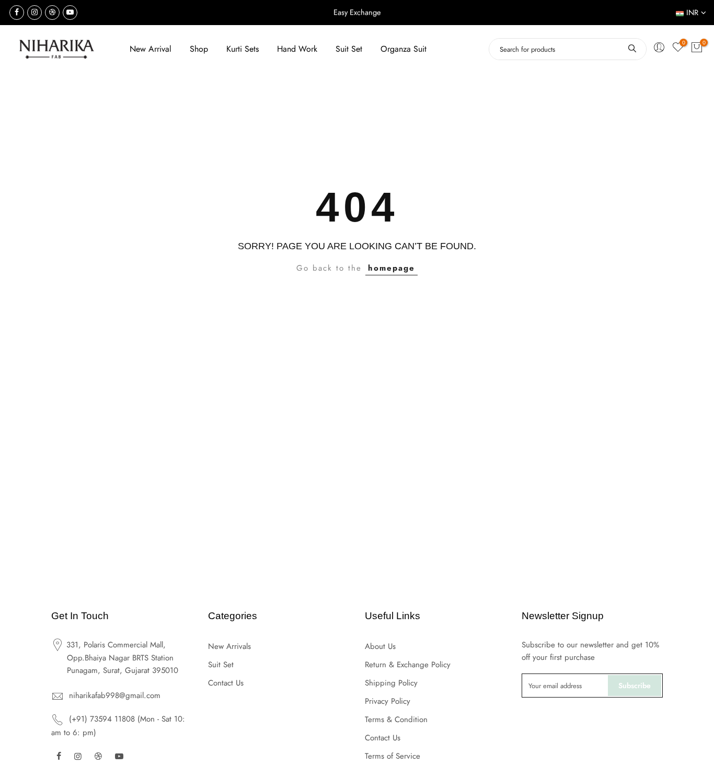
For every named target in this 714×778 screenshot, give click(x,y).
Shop (199, 49)
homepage (391, 268)
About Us (380, 646)
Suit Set (349, 49)
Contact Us (226, 683)
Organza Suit (404, 49)
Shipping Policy (391, 683)
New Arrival (150, 49)
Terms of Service (392, 756)
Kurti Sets (242, 49)
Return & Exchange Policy (408, 664)
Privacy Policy (387, 701)
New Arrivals (229, 646)
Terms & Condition (396, 719)
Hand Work (297, 49)
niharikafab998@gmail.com (114, 695)
